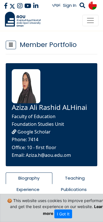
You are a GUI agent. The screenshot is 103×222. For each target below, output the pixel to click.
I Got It (63, 213)
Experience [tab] (28, 189)
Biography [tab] (28, 178)
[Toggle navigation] (90, 20)
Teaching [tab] (75, 178)
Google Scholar (33, 132)
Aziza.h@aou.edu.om (48, 155)
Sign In (69, 5)
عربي (56, 4)
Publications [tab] (74, 189)
